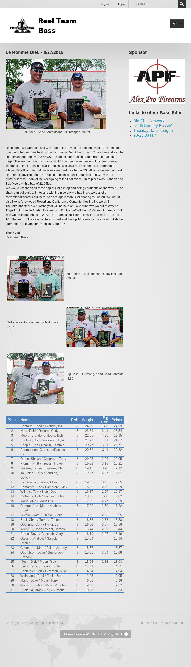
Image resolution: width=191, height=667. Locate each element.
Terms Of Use (150, 623)
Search (182, 4)
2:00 (45, 215)
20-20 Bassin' (145, 135)
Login (121, 4)
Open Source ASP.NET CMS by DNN (93, 634)
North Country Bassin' (152, 126)
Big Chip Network (148, 121)
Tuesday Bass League (153, 130)
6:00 (93, 210)
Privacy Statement (173, 623)
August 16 (58, 224)
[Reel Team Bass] (44, 25)
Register (105, 4)
